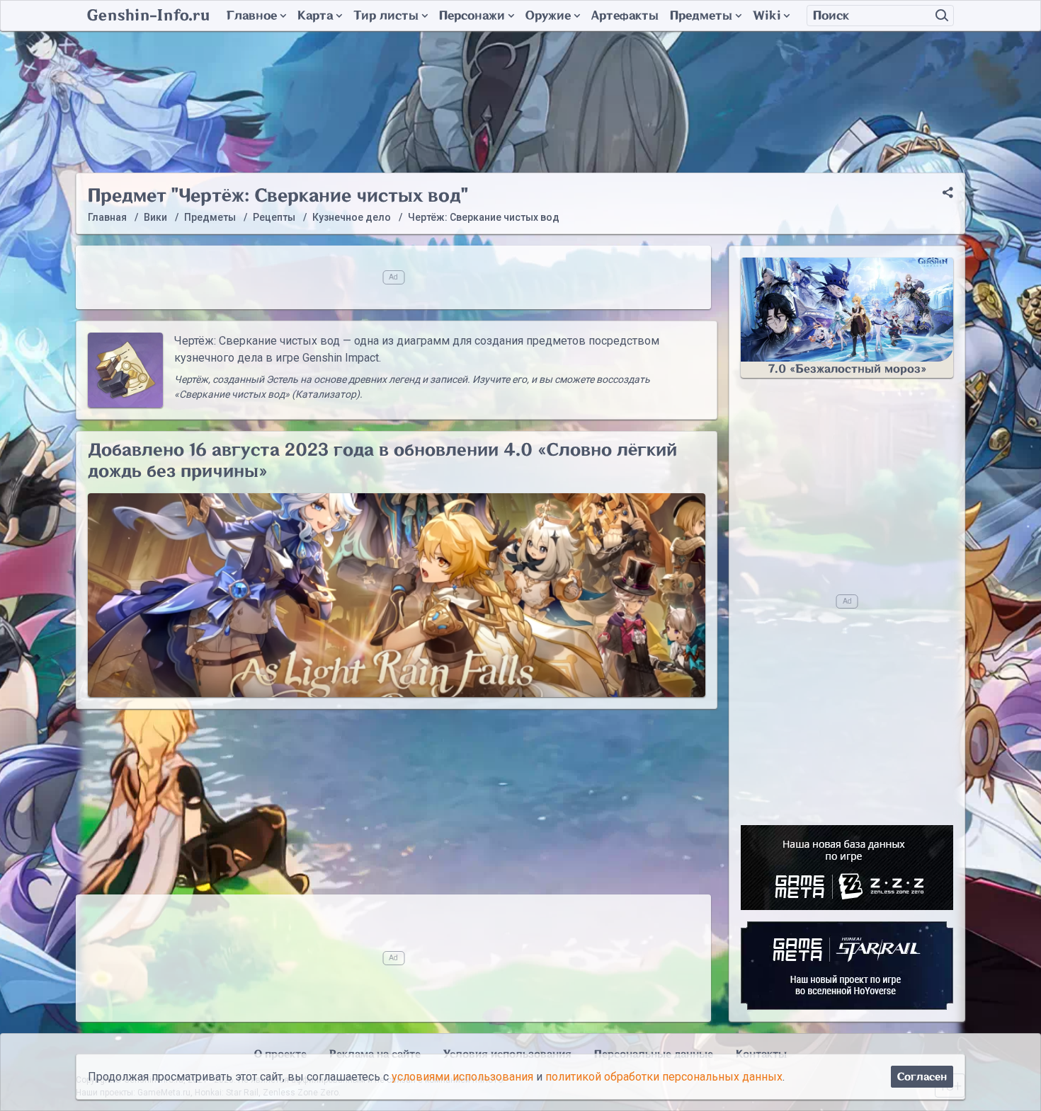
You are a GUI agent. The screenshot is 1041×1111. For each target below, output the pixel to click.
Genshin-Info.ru (148, 15)
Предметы (701, 15)
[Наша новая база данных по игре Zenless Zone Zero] (847, 867)
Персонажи (472, 15)
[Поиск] (942, 15)
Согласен (922, 1077)
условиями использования (462, 1076)
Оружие (548, 15)
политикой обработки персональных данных (664, 1076)
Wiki (766, 15)
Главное (252, 15)
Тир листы (386, 15)
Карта (315, 15)
